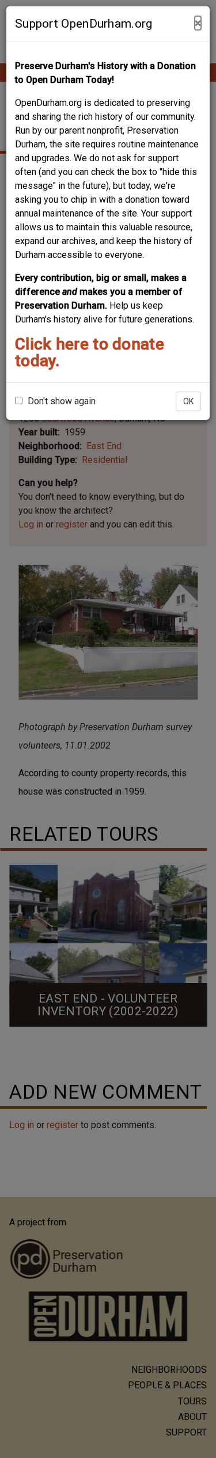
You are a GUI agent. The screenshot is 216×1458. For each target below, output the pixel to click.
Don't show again (60, 401)
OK (188, 401)
